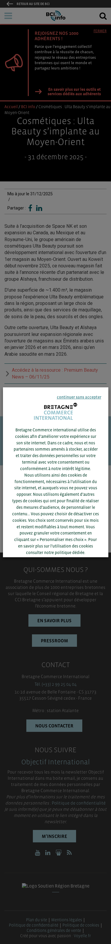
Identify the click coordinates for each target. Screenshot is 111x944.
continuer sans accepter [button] (79, 396)
